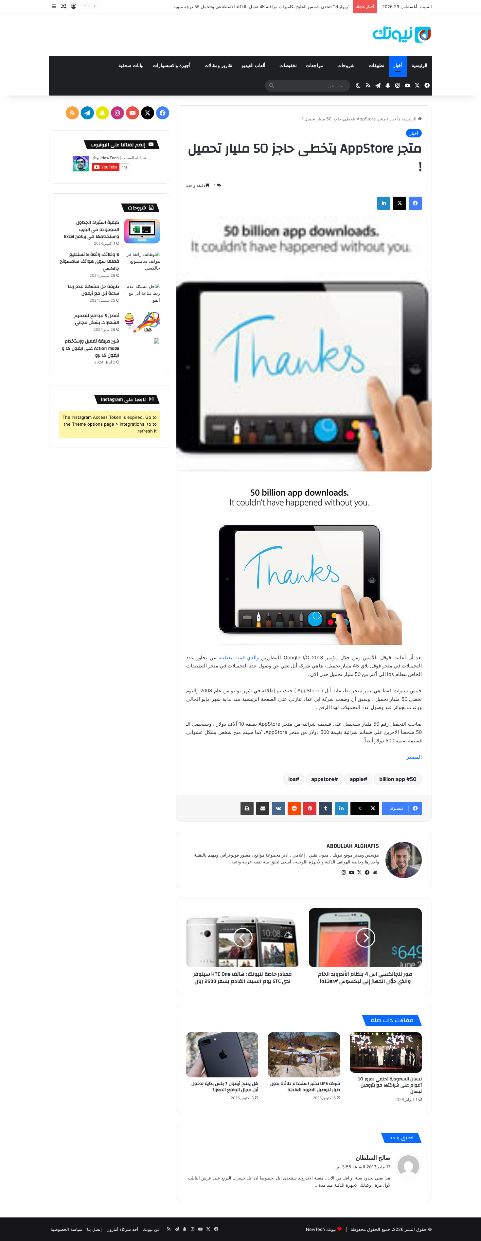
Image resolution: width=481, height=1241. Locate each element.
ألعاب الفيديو (254, 65)
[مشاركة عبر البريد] (262, 808)
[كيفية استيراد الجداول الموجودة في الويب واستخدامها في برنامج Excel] (142, 231)
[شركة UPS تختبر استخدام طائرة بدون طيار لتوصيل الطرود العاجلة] (304, 1054)
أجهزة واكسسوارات (172, 65)
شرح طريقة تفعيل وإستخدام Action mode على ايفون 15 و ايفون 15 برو (90, 348)
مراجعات (315, 65)
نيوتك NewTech (321, 1229)
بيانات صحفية (131, 65)
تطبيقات (376, 65)
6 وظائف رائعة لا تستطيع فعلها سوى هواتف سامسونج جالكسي (89, 261)
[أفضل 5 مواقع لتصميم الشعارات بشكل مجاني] (142, 322)
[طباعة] (247, 808)
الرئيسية (419, 65)
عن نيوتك (151, 1229)
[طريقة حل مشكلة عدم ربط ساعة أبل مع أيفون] (142, 295)
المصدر (414, 757)
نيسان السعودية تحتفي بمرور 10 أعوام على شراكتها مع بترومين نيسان (390, 1085)
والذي (253, 657)
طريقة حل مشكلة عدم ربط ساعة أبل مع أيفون (93, 290)
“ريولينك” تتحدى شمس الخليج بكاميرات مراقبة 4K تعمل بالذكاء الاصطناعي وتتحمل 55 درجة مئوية (261, 6)
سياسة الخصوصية (66, 1229)
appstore (322, 779)
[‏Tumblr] (325, 808)
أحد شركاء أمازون (122, 1229)
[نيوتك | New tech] (402, 35)
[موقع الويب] (375, 873)
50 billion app (398, 779)
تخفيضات (288, 65)
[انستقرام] (343, 873)
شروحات (346, 65)
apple (357, 779)
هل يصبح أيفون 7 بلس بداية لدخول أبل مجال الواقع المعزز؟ (224, 1086)
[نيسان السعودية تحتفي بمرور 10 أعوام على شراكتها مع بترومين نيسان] (386, 1052)
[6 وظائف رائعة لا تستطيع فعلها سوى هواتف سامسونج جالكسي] (142, 263)
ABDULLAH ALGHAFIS (353, 846)
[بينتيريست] (309, 808)
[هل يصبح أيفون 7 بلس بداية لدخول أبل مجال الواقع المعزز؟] (222, 1054)
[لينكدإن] (383, 203)
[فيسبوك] (415, 203)
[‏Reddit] (294, 808)
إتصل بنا (94, 1229)
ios (292, 779)
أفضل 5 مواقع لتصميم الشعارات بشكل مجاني (96, 319)
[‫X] (399, 203)
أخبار (397, 65)
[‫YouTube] (351, 873)
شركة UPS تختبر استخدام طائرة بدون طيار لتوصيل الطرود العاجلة (305, 1086)
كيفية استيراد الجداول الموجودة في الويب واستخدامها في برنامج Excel (91, 229)
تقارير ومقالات (218, 65)
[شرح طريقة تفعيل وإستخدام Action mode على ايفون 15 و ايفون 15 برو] (142, 350)
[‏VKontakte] (278, 808)
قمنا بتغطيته (230, 657)
